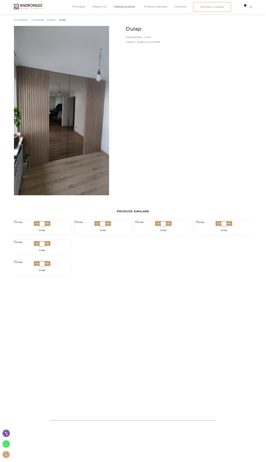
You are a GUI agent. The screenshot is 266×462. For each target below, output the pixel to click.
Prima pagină (21, 20)
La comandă (37, 20)
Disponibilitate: (134, 37)
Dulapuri (51, 20)
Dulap (42, 230)
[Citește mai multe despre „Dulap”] (42, 224)
